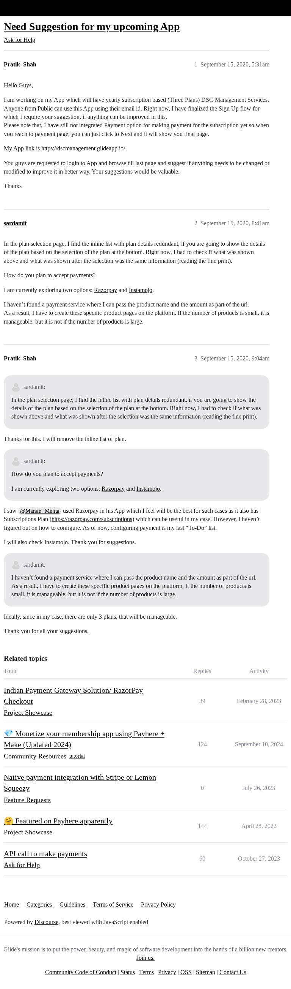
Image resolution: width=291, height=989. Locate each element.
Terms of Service (113, 904)
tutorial (77, 756)
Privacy (167, 972)
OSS (186, 972)
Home (11, 904)
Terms (146, 972)
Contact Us (232, 972)
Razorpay (105, 290)
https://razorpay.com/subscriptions (92, 519)
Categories (39, 904)
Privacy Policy (158, 904)
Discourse (46, 922)
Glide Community (25, 8)
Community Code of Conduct (80, 972)
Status (127, 972)
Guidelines (72, 904)
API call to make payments (45, 853)
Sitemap (205, 972)
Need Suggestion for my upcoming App (92, 26)
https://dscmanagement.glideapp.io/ (83, 148)
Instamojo (140, 290)
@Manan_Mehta (39, 511)
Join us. (145, 957)
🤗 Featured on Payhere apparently (58, 821)
